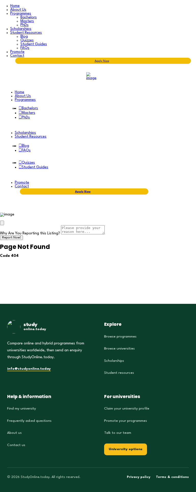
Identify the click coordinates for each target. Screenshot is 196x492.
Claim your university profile (126, 408)
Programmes (20, 14)
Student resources (119, 373)
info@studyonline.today (29, 368)
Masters (27, 21)
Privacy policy (138, 477)
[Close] (2, 223)
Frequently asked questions (29, 421)
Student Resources (26, 33)
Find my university (21, 408)
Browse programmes (120, 336)
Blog (24, 37)
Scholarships (20, 29)
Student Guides (33, 44)
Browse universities (119, 348)
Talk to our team (117, 433)
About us (14, 433)
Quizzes (27, 40)
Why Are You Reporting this (30, 233)
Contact (17, 56)
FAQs (24, 48)
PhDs (24, 25)
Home (15, 6)
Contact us (16, 445)
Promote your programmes (125, 421)
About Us (18, 10)
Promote (17, 52)
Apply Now (102, 61)
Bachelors (28, 17)
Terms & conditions (172, 477)
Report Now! (11, 237)
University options (125, 449)
